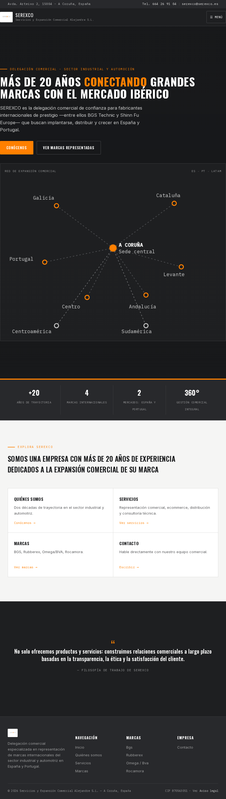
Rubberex (134, 755)
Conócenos (16, 147)
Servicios (83, 763)
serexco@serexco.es (200, 4)
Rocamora (135, 771)
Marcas (81, 771)
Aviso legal (209, 791)
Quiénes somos (88, 755)
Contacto (185, 747)
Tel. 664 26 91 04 (159, 4)
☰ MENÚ (216, 17)
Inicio (79, 747)
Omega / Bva (137, 763)
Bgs (129, 747)
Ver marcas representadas (69, 147)
